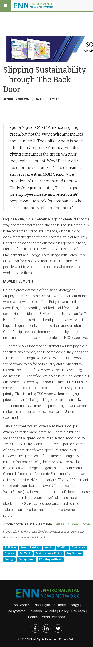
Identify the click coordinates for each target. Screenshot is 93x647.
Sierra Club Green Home (71, 524)
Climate (10, 553)
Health (48, 547)
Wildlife (62, 547)
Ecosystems (27, 559)
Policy (64, 611)
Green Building (30, 547)
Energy (9, 559)
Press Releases (52, 617)
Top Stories (74, 553)
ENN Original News (50, 559)
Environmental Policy (48, 553)
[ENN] (34, 5)
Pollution (10, 547)
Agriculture (79, 547)
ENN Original (41, 605)
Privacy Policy (67, 639)
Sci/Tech (25, 553)
